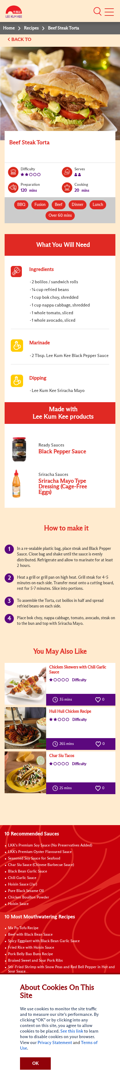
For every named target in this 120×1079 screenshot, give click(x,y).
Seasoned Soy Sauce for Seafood (34, 858)
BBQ (21, 205)
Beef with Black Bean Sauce (30, 935)
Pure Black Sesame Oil (26, 891)
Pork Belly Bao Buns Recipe (30, 954)
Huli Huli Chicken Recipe (70, 712)
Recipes (31, 28)
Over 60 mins (60, 216)
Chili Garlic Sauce (22, 878)
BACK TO (22, 39)
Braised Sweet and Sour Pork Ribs (35, 961)
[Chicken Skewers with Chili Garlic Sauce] (25, 684)
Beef (58, 205)
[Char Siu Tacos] (25, 772)
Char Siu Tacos (61, 756)
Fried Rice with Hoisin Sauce (31, 948)
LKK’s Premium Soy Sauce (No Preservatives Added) (50, 845)
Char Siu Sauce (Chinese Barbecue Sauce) (41, 865)
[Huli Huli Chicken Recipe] (25, 728)
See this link (71, 1031)
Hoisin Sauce (18, 904)
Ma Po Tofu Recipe (23, 928)
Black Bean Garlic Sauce (27, 871)
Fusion (40, 205)
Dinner (77, 205)
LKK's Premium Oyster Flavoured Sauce (40, 852)
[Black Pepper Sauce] (52, 461)
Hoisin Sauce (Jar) (22, 884)
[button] (98, 11)
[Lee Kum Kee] (14, 13)
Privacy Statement (55, 1043)
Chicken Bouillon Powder (28, 897)
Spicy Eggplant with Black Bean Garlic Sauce (44, 941)
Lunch (98, 205)
